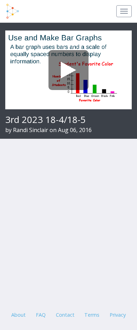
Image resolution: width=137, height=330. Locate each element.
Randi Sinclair (30, 130)
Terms (91, 314)
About (18, 314)
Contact (65, 314)
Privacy (118, 314)
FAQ (41, 314)
